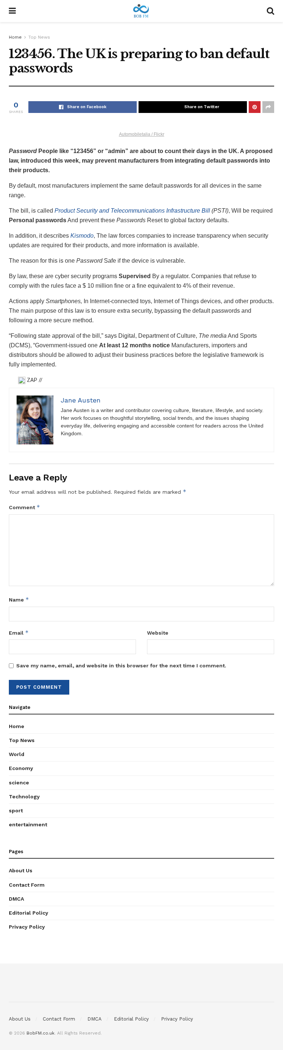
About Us (20, 870)
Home (15, 37)
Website (157, 633)
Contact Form (27, 885)
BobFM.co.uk (41, 1033)
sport (16, 810)
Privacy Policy (27, 927)
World (16, 754)
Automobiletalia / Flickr (141, 134)
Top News (39, 37)
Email (19, 632)
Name (19, 599)
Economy (21, 768)
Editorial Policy (28, 913)
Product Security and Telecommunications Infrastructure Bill (133, 210)
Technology (24, 796)
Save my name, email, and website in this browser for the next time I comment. (121, 665)
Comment (24, 507)
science (19, 782)
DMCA (16, 899)
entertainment (28, 824)
